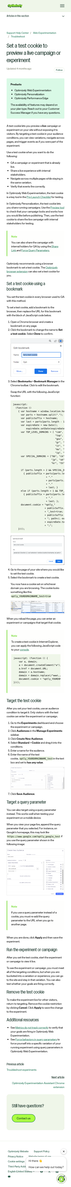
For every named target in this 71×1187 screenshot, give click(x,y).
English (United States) (20, 1171)
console (24, 649)
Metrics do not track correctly (31, 1027)
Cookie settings (16, 1161)
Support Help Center (18, 33)
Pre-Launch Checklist (39, 197)
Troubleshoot (18, 36)
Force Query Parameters (35, 250)
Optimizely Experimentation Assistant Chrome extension (38, 1085)
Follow (59, 70)
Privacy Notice (15, 1156)
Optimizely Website (18, 1151)
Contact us (24, 1118)
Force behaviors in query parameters (36, 1039)
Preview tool (57, 207)
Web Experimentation (44, 33)
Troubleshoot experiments (21, 1070)
